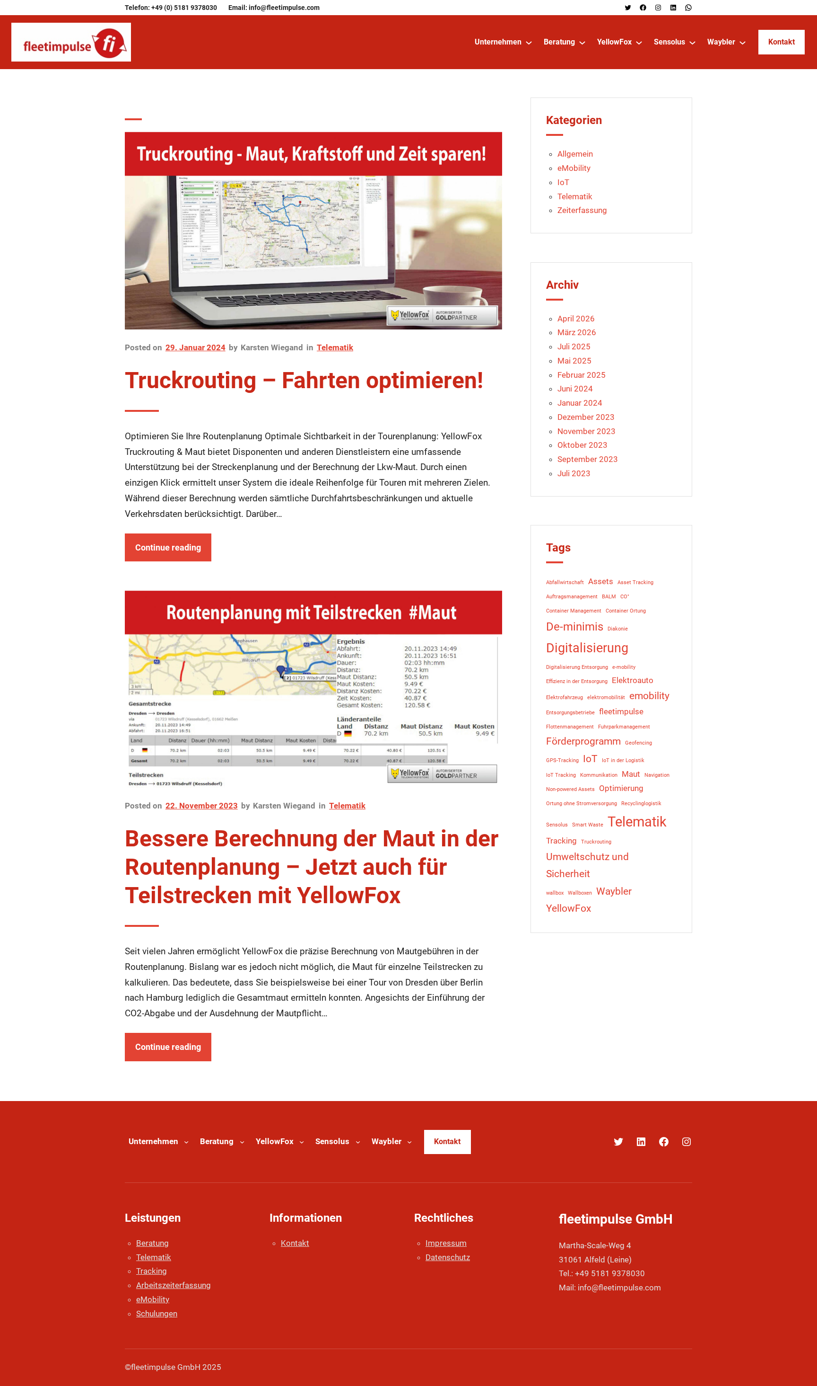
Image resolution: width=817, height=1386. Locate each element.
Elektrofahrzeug (564, 697)
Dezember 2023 (586, 417)
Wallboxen (580, 893)
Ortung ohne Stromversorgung (581, 803)
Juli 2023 (574, 473)
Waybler (614, 891)
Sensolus (557, 825)
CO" (624, 597)
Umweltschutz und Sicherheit (587, 865)
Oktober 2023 (582, 445)
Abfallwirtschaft (565, 582)
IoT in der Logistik (623, 760)
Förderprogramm (583, 741)
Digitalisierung (587, 648)
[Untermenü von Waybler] (742, 42)
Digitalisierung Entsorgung (577, 667)
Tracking (561, 840)
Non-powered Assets (570, 789)
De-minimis (574, 626)
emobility (649, 696)
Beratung (152, 1243)
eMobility (574, 168)
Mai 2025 (574, 360)
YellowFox (568, 908)
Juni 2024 (575, 388)
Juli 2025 (574, 346)
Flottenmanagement (570, 727)
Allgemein (575, 154)
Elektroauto (632, 680)
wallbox (555, 893)
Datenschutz (448, 1257)
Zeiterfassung (582, 210)
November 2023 (586, 431)
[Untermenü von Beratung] (582, 42)
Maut (631, 774)
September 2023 (587, 459)
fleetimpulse (621, 711)
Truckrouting (596, 842)
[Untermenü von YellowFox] (639, 42)
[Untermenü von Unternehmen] (528, 42)
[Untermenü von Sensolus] (692, 42)
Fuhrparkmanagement (624, 727)
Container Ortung (626, 611)
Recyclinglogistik (641, 803)
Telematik (335, 347)
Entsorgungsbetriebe (570, 713)
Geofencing (638, 743)
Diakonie (618, 629)
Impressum (446, 1243)
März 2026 (576, 332)
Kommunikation (598, 775)
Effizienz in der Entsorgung (577, 681)
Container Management (573, 611)
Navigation (656, 775)
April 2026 (576, 318)
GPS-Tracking (562, 760)
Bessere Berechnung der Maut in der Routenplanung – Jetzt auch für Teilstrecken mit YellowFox (312, 867)
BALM (609, 597)
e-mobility (623, 667)
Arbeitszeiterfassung (173, 1285)
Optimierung (621, 788)
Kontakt (781, 41)
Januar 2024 (579, 403)
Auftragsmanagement (572, 597)
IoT (563, 182)
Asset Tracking (635, 582)
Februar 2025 (581, 375)
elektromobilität (606, 697)
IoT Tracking (561, 775)
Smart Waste (587, 825)
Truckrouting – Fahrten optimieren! (304, 380)
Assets (600, 581)
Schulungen (156, 1313)
